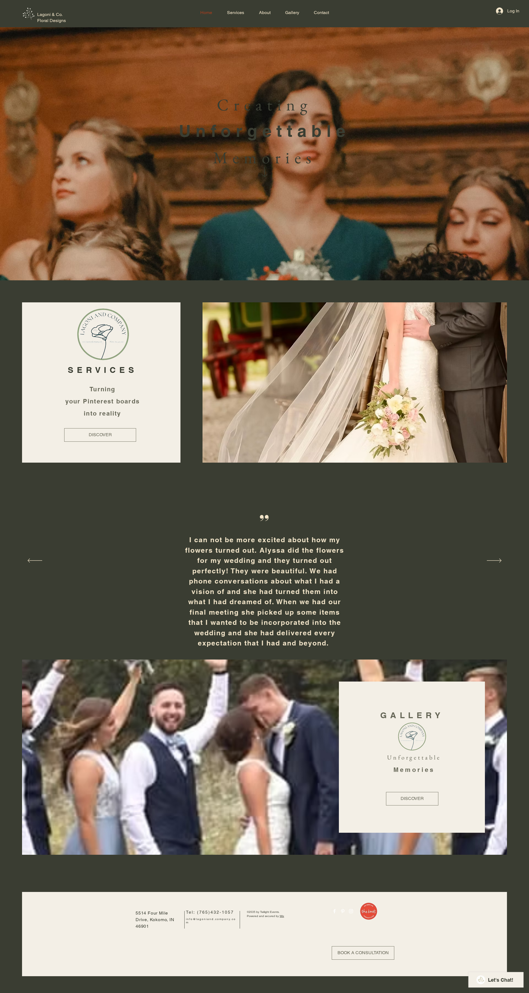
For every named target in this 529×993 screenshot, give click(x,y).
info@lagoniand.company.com (211, 920)
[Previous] (35, 560)
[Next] (494, 560)
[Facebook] (334, 911)
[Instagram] (351, 911)
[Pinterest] (343, 911)
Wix (282, 916)
